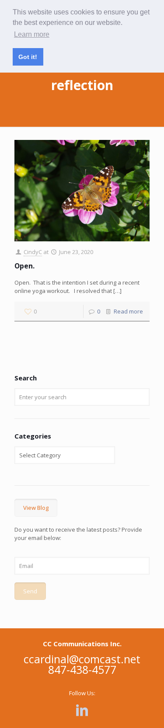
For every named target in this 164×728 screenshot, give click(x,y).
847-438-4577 (82, 669)
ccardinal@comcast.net (82, 658)
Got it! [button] (27, 56)
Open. (24, 266)
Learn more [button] (31, 34)
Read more (128, 311)
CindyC (33, 252)
